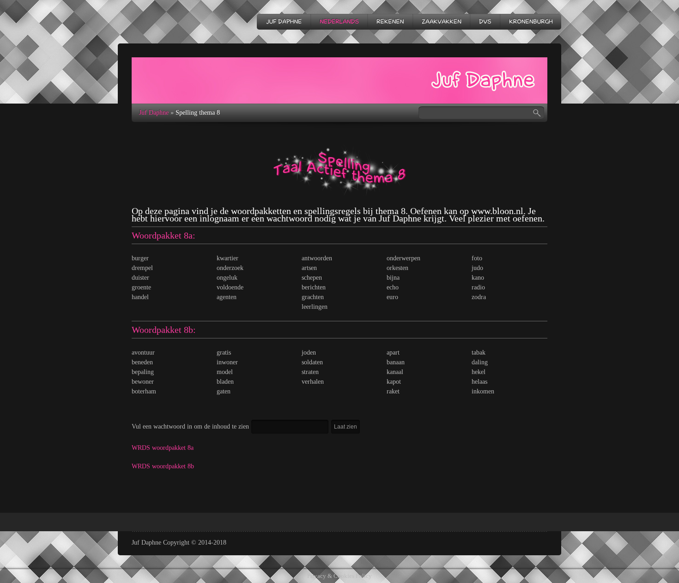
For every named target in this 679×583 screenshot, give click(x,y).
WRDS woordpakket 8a (163, 447)
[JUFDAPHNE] (283, 22)
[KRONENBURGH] (530, 22)
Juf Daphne (154, 112)
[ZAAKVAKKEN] (441, 22)
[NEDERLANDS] (338, 22)
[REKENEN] (389, 22)
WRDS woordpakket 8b (163, 466)
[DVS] (485, 22)
